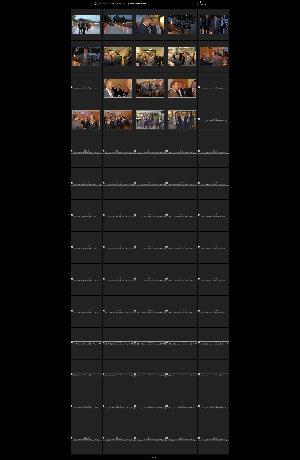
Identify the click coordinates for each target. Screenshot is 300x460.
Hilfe (155, 457)
